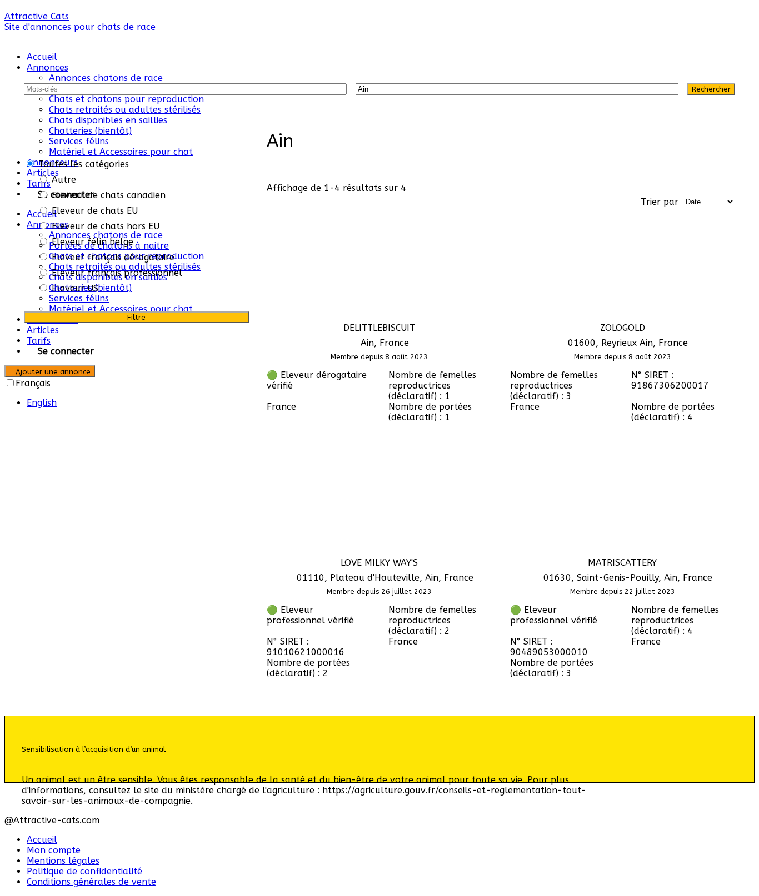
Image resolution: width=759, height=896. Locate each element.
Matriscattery (622, 562)
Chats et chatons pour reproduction (126, 99)
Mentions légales (63, 860)
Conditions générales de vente (91, 882)
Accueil (42, 57)
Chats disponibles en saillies (108, 120)
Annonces (47, 67)
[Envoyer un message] (270, 436)
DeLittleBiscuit (379, 328)
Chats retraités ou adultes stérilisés (125, 109)
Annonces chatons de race (106, 78)
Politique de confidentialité (84, 871)
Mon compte (54, 850)
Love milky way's (379, 562)
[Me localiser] (665, 89)
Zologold (622, 328)
